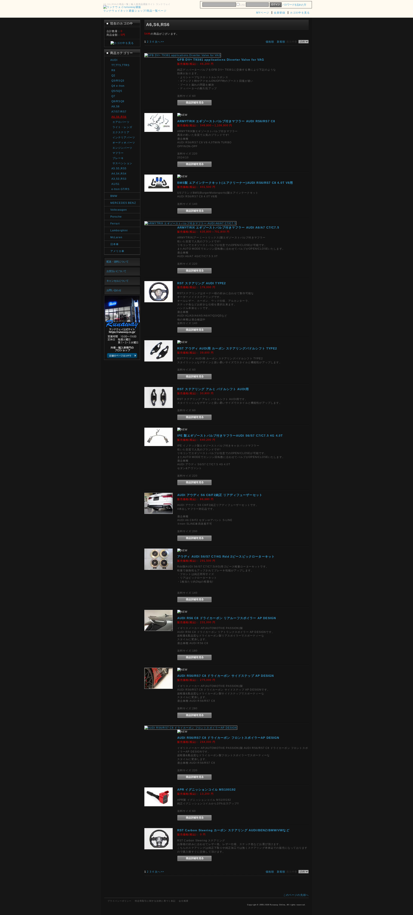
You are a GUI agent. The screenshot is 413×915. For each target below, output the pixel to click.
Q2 (113, 75)
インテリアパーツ (123, 137)
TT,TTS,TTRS (120, 65)
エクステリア (120, 132)
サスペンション (122, 163)
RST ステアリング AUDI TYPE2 (201, 283)
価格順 (270, 41)
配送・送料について (117, 261)
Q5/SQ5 (116, 91)
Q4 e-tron (118, 85)
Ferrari (115, 223)
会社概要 (183, 901)
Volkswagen (118, 209)
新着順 (281, 41)
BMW (113, 196)
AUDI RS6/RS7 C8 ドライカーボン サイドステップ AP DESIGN (225, 675)
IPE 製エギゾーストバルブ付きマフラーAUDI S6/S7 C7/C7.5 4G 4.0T (230, 435)
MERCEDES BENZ (123, 202)
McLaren (116, 237)
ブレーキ (118, 158)
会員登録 (279, 12)
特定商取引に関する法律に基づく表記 (155, 901)
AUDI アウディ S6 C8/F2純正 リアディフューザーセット (219, 495)
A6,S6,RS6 (118, 116)
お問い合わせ (113, 290)
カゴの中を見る (300, 12)
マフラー (118, 152)
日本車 (114, 244)
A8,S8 (115, 106)
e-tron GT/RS (120, 189)
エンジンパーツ (122, 147)
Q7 (113, 96)
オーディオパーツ (123, 142)
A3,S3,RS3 (118, 178)
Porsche (116, 216)
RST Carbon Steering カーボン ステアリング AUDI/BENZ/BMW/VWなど (233, 830)
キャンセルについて (117, 280)
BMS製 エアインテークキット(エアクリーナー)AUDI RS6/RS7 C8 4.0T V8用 (235, 182)
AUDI (114, 60)
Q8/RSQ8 (117, 101)
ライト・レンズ (122, 127)
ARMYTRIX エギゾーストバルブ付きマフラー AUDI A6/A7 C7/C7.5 (228, 227)
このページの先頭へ (296, 894)
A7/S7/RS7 (118, 111)
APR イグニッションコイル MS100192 (206, 789)
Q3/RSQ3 (117, 80)
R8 (113, 70)
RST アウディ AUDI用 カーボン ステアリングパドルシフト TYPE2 (227, 348)
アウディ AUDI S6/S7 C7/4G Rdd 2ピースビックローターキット (226, 556)
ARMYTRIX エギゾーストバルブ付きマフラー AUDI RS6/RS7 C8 (226, 121)
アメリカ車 (117, 251)
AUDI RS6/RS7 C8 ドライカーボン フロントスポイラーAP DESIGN (228, 737)
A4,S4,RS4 (118, 173)
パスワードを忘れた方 (294, 4)
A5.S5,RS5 (118, 168)
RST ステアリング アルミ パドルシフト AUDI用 (213, 389)
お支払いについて (116, 271)
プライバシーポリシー (120, 901)
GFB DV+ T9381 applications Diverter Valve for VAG (220, 59)
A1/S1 (115, 183)
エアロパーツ (120, 122)
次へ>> (159, 41)
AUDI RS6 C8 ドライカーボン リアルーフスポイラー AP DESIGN (226, 618)
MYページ (262, 12)
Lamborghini (119, 230)
